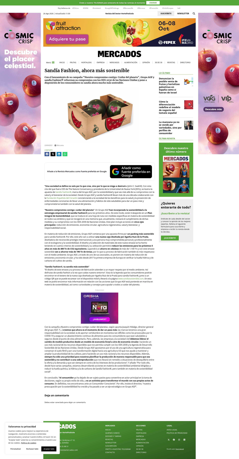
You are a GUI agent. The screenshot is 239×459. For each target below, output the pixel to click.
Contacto (110, 452)
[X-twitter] (169, 440)
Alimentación (130, 62)
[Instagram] (179, 440)
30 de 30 (158, 62)
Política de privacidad (177, 433)
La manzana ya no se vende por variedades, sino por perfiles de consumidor (170, 128)
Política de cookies (28, 443)
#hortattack (97, 8)
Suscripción (111, 446)
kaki (179, 8)
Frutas (73, 62)
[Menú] (53, 62)
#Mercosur (141, 8)
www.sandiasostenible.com (131, 278)
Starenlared (180, 449)
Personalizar (15, 449)
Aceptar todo (49, 449)
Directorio (185, 62)
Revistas (171, 62)
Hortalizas (86, 62)
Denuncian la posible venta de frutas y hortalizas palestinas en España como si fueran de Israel (169, 85)
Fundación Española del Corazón (62, 198)
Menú (48, 62)
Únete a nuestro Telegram (118, 449)
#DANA (85, 8)
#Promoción (153, 8)
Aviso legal (172, 430)
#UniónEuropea (167, 8)
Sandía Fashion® (63, 192)
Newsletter (110, 442)
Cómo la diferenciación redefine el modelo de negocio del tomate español (169, 107)
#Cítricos (75, 8)
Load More (119, 415)
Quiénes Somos (112, 433)
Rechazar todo (32, 449)
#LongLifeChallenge (112, 8)
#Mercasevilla (128, 8)
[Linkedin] (184, 440)
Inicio (62, 62)
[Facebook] (174, 440)
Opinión (146, 62)
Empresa (101, 62)
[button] (194, 13)
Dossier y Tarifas (113, 436)
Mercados (114, 62)
